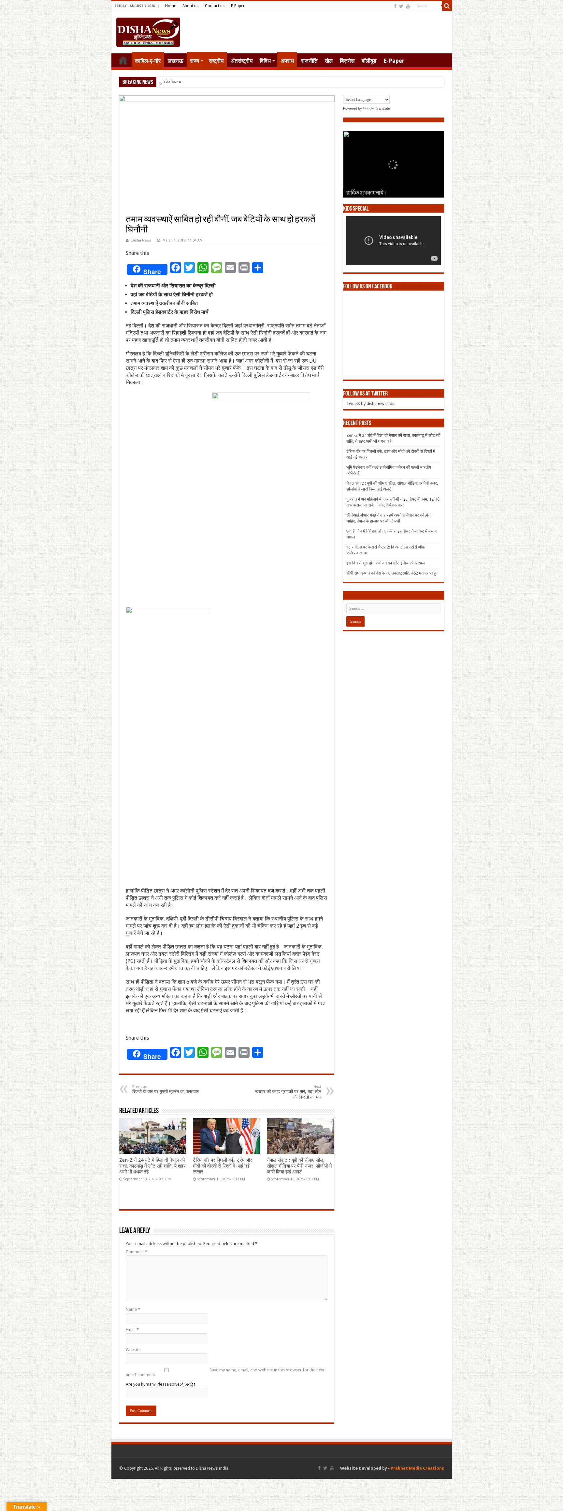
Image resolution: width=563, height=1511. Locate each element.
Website (133, 1349)
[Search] (447, 6)
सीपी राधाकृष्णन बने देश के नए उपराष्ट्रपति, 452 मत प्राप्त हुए (392, 573)
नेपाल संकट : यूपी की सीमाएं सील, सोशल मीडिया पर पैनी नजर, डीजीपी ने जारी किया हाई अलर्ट (299, 1166)
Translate (382, 108)
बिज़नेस (347, 61)
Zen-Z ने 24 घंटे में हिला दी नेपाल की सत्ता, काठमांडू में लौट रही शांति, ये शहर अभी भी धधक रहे (152, 1166)
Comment (136, 1251)
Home (170, 6)
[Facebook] (395, 6)
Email (132, 1329)
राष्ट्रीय (216, 61)
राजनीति (309, 61)
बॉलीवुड (369, 61)
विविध (265, 61)
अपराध (287, 61)
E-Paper (238, 6)
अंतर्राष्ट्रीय (242, 61)
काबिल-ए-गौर (148, 61)
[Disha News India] (148, 31)
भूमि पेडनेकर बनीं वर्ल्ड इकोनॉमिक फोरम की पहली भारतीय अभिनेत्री (209, 81)
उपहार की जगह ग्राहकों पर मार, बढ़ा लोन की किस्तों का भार (288, 1092)
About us (190, 6)
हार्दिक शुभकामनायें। (366, 193)
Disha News (141, 240)
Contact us (214, 6)
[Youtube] (408, 6)
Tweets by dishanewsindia (371, 403)
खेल (329, 61)
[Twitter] (401, 6)
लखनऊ (175, 61)
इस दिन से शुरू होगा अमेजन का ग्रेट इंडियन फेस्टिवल (385, 563)
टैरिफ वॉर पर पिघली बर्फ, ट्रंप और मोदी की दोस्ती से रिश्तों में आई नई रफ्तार (222, 1166)
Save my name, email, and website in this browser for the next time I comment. (225, 1372)
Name (133, 1309)
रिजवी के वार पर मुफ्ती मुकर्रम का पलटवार (165, 1089)
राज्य (194, 61)
